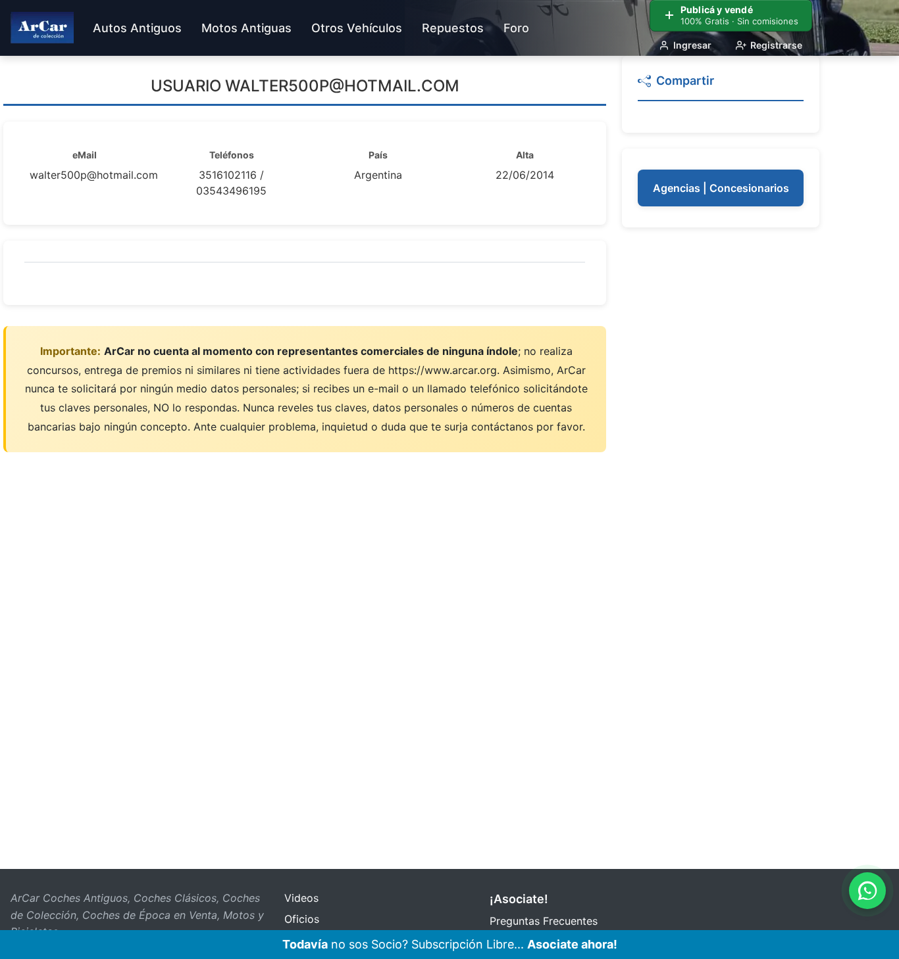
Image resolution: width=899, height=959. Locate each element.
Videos (301, 897)
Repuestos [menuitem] (453, 28)
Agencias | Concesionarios (721, 188)
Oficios (301, 918)
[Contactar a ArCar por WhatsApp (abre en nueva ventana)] (867, 890)
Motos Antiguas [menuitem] (246, 28)
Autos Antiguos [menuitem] (137, 28)
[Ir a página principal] (42, 27)
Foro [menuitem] (516, 28)
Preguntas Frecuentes (544, 920)
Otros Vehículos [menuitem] (356, 28)
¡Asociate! (519, 899)
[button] (721, 86)
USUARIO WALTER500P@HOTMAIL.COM (305, 85)
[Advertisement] (720, 440)
